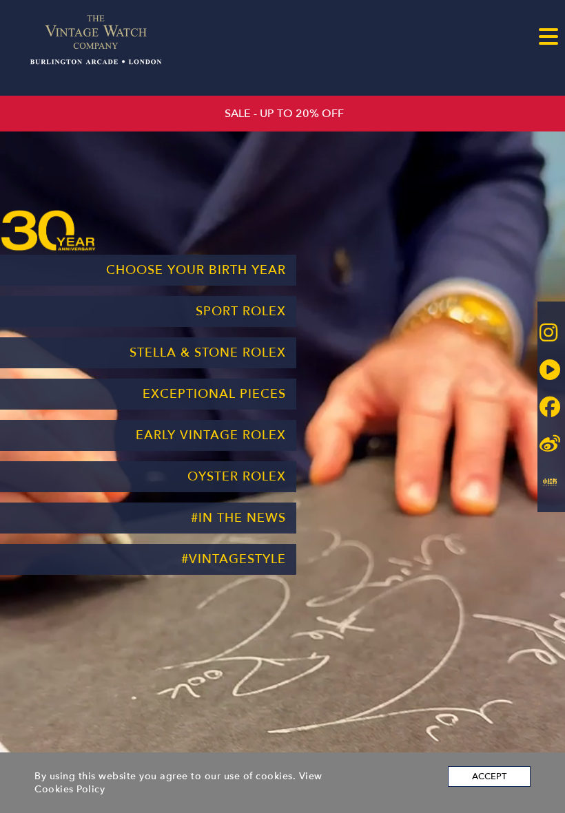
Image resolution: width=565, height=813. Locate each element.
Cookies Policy (69, 789)
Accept (489, 776)
